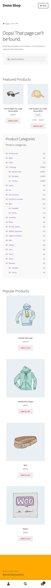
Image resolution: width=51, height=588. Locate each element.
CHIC (11, 162)
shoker (11, 245)
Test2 (11, 259)
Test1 (11, 254)
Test (10, 249)
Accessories (13, 153)
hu (10, 190)
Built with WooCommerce (13, 574)
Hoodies (15, 176)
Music (11, 222)
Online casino (14, 226)
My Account (8, 584)
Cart (39, 582)
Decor (11, 185)
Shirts (14, 213)
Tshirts (15, 181)
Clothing (12, 167)
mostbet (12, 217)
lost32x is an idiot (16, 199)
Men (10, 204)
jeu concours (14, 194)
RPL (10, 240)
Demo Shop (12, 5)
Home (7, 24)
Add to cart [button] (13, 121)
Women (12, 263)
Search (25, 584)
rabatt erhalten (15, 236)
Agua (11, 158)
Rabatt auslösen (15, 231)
